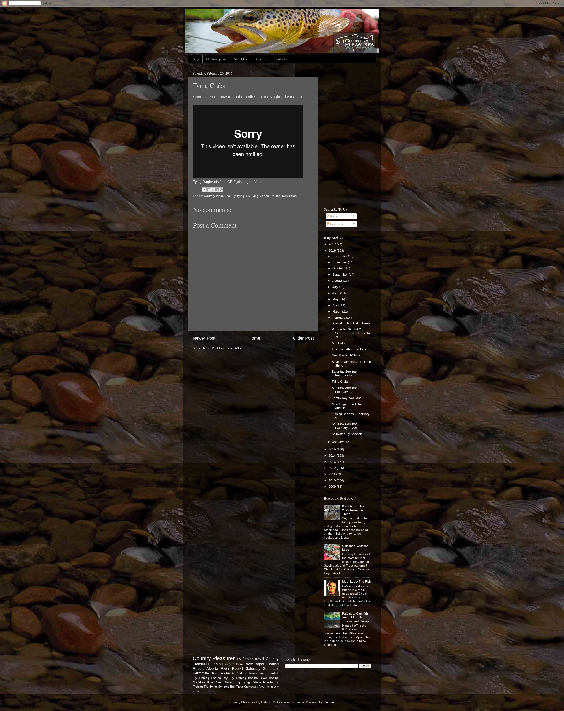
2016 (333, 250)
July (335, 287)
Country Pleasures (217, 196)
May (335, 299)
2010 (333, 480)
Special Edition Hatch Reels (351, 323)
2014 (333, 455)
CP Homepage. (216, 59)
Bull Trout (236, 686)
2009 (333, 486)
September (340, 274)
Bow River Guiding (220, 682)
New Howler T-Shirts (346, 355)
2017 (333, 244)
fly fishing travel (250, 659)
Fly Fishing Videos (234, 673)
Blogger (328, 702)
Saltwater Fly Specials (347, 434)
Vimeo (259, 182)
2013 (333, 461)
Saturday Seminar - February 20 (345, 389)
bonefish (273, 673)
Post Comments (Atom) (228, 348)
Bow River (212, 673)
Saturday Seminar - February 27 (345, 373)
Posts (333, 216)
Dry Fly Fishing (234, 678)
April (336, 305)
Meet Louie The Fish (356, 581)
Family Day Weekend (347, 398)
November (340, 262)
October (338, 268)
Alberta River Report (224, 668)
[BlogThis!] (208, 189)
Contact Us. (282, 59)
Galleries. (260, 59)
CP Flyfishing (238, 182)
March (337, 311)
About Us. (241, 59)
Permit (275, 196)
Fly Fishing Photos (207, 678)
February (339, 317)
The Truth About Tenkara (349, 349)
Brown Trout (257, 673)
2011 (332, 474)
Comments (337, 224)
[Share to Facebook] (217, 189)
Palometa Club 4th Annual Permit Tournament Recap (355, 617)
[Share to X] (213, 189)
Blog (196, 59)
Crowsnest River (254, 686)
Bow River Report (251, 664)
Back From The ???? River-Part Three (353, 510)
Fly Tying (238, 196)
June (336, 293)
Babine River (257, 678)
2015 (333, 449)
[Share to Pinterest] (221, 189)
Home (254, 338)
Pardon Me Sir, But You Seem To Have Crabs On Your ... (351, 333)
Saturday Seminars (262, 668)
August (337, 280)
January (338, 441)
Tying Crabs (340, 381)
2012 (333, 468)
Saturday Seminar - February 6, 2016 (345, 425)
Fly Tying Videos (257, 196)
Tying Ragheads (206, 182)
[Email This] (204, 189)
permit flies (289, 196)
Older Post (303, 338)
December (340, 256)
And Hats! (338, 343)
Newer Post (204, 338)
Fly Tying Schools (216, 686)
